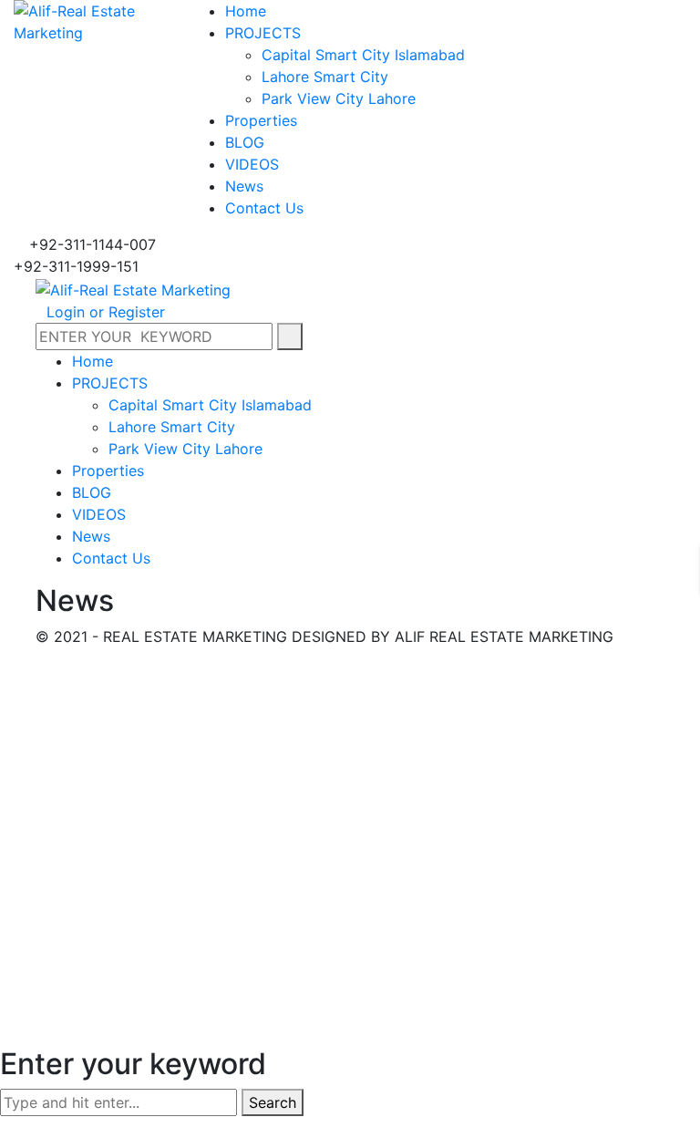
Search (272, 1102)
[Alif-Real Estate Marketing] (87, 20)
